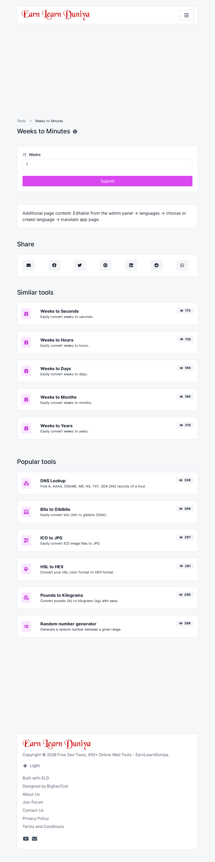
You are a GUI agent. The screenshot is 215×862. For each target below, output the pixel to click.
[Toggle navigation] (187, 15)
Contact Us (33, 810)
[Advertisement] (107, 77)
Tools (21, 121)
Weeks (34, 154)
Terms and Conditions (43, 826)
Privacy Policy (36, 818)
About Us (31, 794)
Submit (108, 181)
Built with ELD (36, 778)
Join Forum (33, 802)
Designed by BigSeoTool (45, 786)
